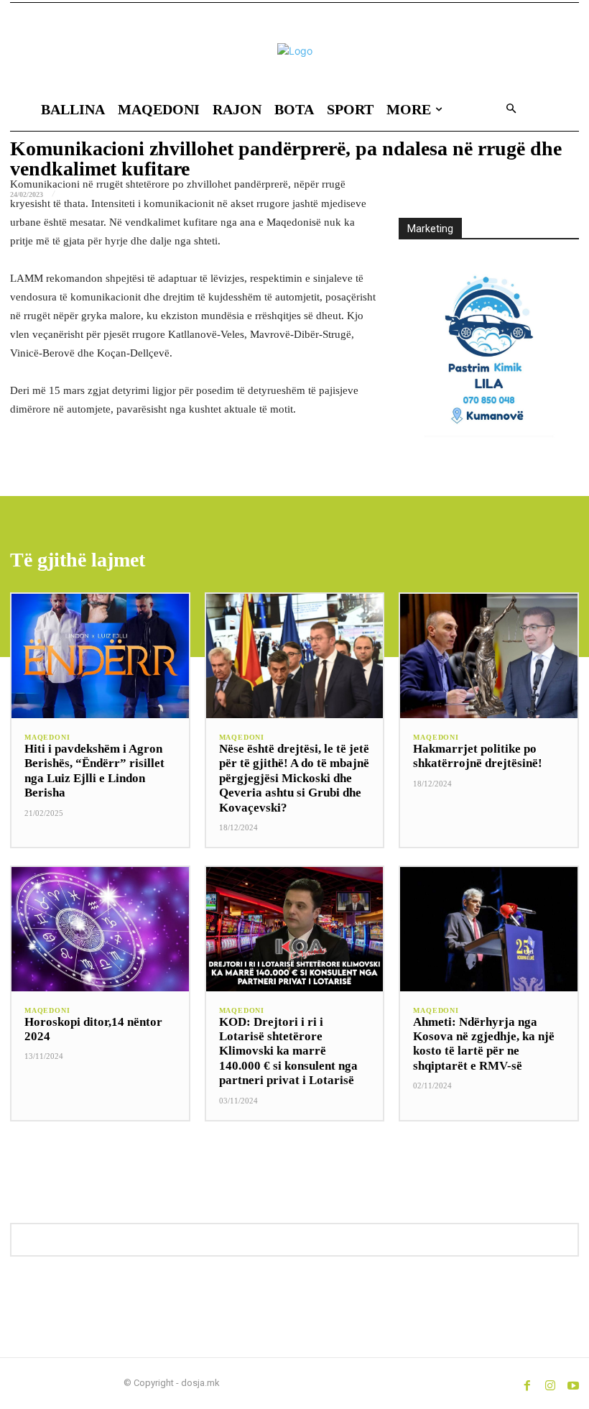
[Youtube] (573, 1383)
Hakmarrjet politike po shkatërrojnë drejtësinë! (477, 756)
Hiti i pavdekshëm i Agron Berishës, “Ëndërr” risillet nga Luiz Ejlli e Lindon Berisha (94, 770)
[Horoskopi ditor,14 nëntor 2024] (100, 929)
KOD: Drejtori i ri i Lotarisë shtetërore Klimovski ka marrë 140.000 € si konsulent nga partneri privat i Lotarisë (288, 1051)
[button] (511, 109)
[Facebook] (527, 1383)
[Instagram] (550, 1383)
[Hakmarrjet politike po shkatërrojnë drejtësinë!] (489, 656)
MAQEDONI (47, 737)
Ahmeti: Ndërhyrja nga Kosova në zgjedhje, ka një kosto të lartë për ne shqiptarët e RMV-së (484, 1044)
